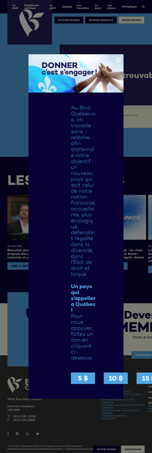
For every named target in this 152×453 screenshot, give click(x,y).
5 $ (83, 378)
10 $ (116, 378)
